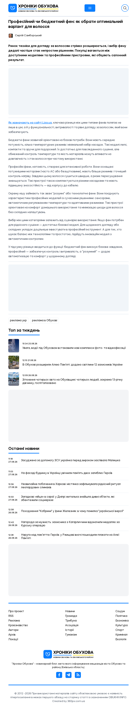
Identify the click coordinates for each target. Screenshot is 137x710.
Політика (121, 616)
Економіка (122, 620)
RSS (11, 616)
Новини (70, 611)
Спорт (119, 630)
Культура (121, 625)
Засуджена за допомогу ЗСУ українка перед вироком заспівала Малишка (70, 460)
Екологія (120, 639)
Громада (71, 616)
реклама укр (18, 320)
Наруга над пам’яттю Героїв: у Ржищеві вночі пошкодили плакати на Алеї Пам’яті (70, 537)
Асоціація (71, 625)
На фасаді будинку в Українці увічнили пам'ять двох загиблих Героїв (66, 473)
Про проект (16, 611)
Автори (13, 630)
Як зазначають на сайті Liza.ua (30, 123)
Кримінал (121, 635)
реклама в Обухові (44, 320)
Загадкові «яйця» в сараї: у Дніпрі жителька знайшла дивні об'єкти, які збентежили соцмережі (67, 499)
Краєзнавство (18, 625)
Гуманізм (71, 635)
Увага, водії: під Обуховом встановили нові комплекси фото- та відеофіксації (74, 348)
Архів (12, 635)
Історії (69, 630)
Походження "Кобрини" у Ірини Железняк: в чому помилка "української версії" (72, 511)
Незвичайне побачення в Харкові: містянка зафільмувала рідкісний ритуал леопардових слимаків (71, 486)
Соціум (120, 611)
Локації (13, 639)
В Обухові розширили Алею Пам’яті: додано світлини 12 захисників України (72, 365)
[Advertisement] (68, 91)
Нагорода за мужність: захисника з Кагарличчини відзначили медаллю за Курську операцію (70, 524)
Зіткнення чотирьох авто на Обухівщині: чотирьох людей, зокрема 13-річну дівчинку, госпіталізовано (72, 382)
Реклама (14, 620)
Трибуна (71, 620)
